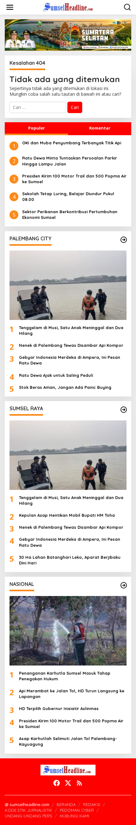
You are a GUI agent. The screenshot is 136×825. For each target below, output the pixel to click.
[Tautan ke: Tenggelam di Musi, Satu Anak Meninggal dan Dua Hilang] (68, 285)
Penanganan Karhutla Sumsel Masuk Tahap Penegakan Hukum (64, 676)
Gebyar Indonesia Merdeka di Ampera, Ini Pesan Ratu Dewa (69, 360)
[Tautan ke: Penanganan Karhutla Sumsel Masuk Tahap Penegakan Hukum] (68, 630)
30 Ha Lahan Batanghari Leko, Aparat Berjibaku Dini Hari (70, 560)
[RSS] (79, 783)
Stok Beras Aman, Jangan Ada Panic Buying (65, 387)
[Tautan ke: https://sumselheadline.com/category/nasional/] (123, 585)
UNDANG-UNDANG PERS (28, 815)
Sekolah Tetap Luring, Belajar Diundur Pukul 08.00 (68, 196)
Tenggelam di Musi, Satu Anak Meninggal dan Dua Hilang (71, 330)
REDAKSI (91, 804)
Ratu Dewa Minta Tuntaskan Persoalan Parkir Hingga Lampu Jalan (69, 160)
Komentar (99, 128)
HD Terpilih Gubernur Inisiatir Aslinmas (59, 708)
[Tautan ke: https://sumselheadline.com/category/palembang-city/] (123, 240)
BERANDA (66, 804)
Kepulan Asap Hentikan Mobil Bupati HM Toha (67, 515)
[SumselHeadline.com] (69, 7)
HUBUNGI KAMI (74, 815)
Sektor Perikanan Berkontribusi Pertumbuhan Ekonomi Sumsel (69, 214)
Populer (36, 128)
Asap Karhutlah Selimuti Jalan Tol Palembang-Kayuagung (68, 741)
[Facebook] (57, 783)
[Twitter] (68, 783)
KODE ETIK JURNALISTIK (28, 810)
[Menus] (10, 7)
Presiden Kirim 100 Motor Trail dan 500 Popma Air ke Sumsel (74, 178)
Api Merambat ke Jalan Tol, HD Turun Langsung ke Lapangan (71, 693)
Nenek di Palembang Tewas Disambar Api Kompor (71, 345)
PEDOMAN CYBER (77, 810)
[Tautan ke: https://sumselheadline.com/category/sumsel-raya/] (123, 409)
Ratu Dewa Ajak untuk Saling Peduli (56, 375)
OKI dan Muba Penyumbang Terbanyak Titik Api (71, 142)
